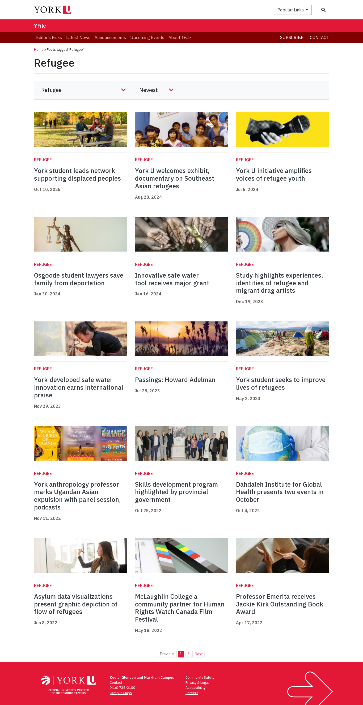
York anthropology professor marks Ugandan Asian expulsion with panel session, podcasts (77, 495)
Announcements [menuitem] (110, 37)
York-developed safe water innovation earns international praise (78, 387)
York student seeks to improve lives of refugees (281, 383)
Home (39, 49)
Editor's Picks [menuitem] (49, 37)
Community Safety (199, 677)
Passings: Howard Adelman (175, 379)
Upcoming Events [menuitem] (147, 37)
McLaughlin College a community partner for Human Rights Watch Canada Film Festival (180, 607)
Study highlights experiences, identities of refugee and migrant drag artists (279, 283)
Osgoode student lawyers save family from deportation (78, 279)
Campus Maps (121, 693)
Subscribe (291, 37)
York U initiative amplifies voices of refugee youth (274, 174)
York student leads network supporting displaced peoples (77, 174)
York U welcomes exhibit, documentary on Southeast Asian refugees (174, 178)
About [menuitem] (179, 37)
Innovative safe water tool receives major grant (172, 279)
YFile (40, 25)
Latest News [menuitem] (78, 37)
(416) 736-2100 (122, 687)
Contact (319, 37)
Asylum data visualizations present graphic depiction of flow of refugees (75, 604)
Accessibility (195, 687)
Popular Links (291, 9)
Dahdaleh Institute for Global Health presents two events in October (280, 492)
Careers (191, 693)
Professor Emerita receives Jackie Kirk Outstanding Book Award (279, 604)
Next (199, 653)
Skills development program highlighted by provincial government (176, 492)
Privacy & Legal (197, 682)
